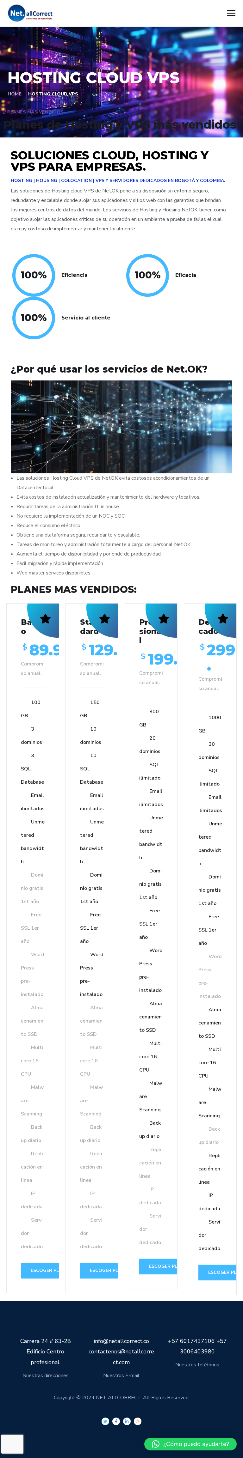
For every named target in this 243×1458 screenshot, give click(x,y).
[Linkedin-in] (127, 1421)
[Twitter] (105, 1421)
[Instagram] (137, 1421)
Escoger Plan (48, 1270)
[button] (190, 1444)
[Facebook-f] (116, 1421)
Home (15, 94)
